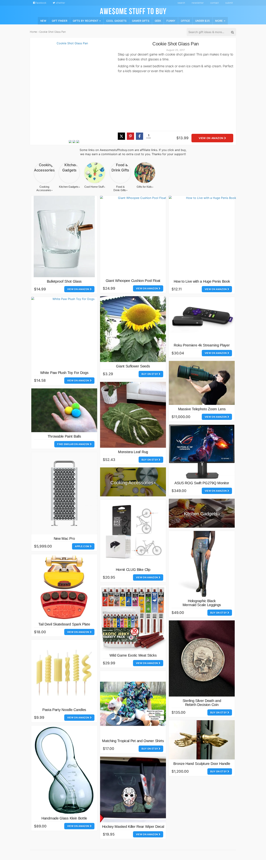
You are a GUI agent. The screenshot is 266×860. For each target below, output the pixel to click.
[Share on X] (121, 136)
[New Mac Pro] (64, 493)
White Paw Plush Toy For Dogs (64, 373)
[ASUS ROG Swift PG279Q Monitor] (202, 452)
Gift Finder (59, 20)
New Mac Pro (64, 538)
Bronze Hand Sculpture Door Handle (201, 764)
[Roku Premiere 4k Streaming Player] (202, 319)
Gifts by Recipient (86, 20)
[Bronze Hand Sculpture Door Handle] (202, 739)
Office (185, 20)
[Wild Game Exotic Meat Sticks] (133, 618)
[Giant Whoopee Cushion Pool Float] (140, 236)
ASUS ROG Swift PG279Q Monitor (201, 483)
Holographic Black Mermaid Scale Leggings (202, 603)
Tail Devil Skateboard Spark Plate (64, 624)
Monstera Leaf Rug (133, 452)
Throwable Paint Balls (64, 436)
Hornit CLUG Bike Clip (133, 570)
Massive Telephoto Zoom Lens (202, 409)
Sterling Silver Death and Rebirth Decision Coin (202, 703)
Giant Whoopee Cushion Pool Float (133, 281)
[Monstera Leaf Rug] (133, 415)
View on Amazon (211, 138)
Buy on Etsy (150, 373)
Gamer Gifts (140, 20)
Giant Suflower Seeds (133, 366)
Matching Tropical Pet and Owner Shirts (133, 741)
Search (181, 2)
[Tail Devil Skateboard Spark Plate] (64, 587)
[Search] (232, 32)
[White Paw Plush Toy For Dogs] (72, 333)
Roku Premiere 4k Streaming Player (202, 345)
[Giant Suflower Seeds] (133, 329)
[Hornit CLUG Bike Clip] (133, 532)
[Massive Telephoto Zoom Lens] (202, 383)
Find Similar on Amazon (73, 444)
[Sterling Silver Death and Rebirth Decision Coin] (202, 658)
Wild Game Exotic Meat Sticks (133, 655)
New (43, 20)
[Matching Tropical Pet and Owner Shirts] (133, 704)
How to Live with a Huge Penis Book (202, 281)
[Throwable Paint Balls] (64, 410)
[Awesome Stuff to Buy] (133, 10)
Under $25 (202, 20)
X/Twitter (60, 2)
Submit (229, 2)
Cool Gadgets (116, 20)
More (219, 20)
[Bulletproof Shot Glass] (64, 236)
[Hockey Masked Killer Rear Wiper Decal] (133, 789)
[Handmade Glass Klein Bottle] (64, 769)
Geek (158, 20)
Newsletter (198, 2)
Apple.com (82, 546)
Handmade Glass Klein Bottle (64, 818)
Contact (214, 2)
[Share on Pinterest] (130, 136)
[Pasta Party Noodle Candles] (64, 673)
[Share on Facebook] (139, 136)
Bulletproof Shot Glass (64, 281)
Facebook (40, 2)
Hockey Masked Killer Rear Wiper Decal (133, 827)
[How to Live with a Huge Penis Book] (209, 236)
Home (33, 31)
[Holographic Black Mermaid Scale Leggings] (202, 564)
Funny (170, 20)
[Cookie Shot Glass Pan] (70, 90)
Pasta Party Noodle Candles (64, 710)
